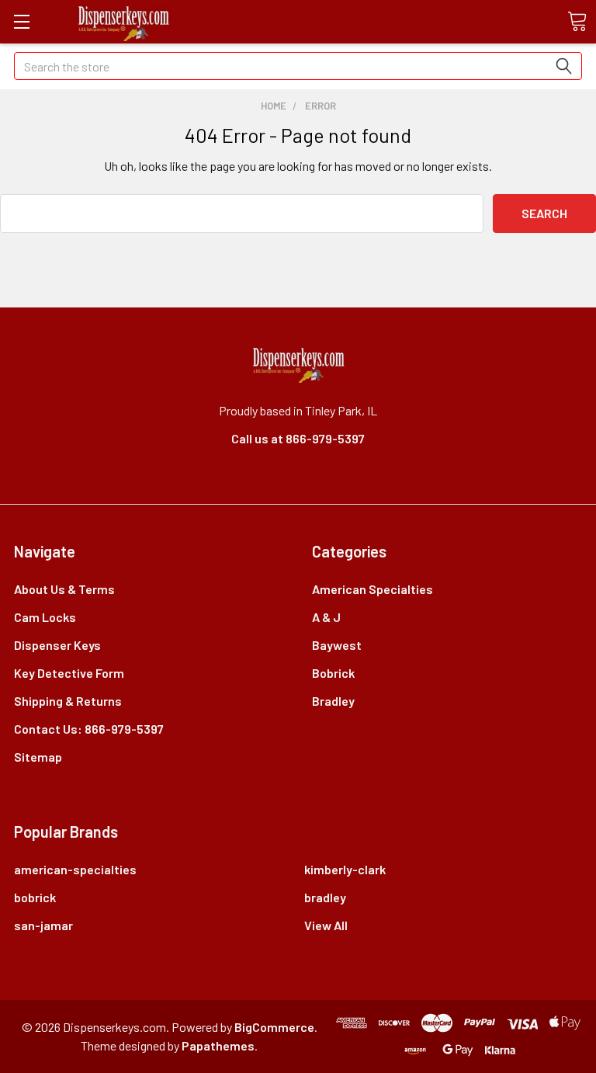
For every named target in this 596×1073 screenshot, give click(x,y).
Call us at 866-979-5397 (298, 438)
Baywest (337, 644)
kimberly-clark (345, 869)
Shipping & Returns (68, 700)
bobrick (35, 897)
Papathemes (218, 1045)
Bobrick (333, 672)
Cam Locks (45, 616)
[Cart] (577, 21)
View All (326, 925)
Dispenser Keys (57, 644)
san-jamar (43, 925)
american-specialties (75, 869)
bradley (325, 897)
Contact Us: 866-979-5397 (89, 728)
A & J (326, 616)
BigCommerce (274, 1026)
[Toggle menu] (21, 21)
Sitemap (38, 756)
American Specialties (372, 589)
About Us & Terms (64, 589)
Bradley (333, 700)
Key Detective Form (69, 672)
